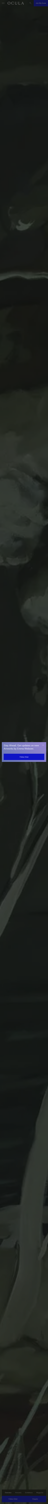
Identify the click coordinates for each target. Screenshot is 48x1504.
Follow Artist (24, 757)
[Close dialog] (43, 745)
